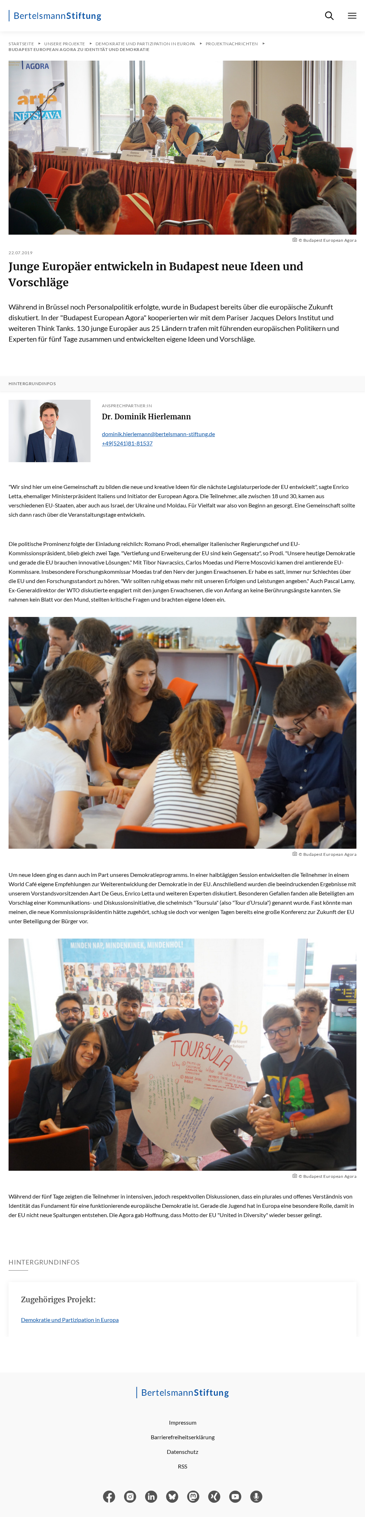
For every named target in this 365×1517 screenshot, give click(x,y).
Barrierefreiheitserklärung (183, 1437)
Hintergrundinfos (32, 384)
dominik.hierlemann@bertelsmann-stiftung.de (158, 433)
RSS (182, 1466)
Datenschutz (182, 1451)
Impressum (182, 1422)
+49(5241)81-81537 (127, 443)
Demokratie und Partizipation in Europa (70, 1319)
